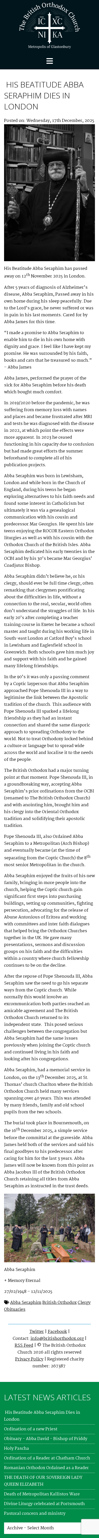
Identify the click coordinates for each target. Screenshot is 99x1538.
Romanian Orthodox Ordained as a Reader (46, 1468)
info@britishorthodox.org (57, 1338)
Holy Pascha (16, 1448)
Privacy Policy (29, 1359)
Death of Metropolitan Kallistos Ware (42, 1494)
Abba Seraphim (25, 1302)
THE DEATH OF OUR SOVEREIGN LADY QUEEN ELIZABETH (43, 1481)
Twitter (36, 1331)
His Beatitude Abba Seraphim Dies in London (44, 95)
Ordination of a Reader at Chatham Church (47, 1458)
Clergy (84, 1302)
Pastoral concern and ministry (34, 1513)
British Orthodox (59, 1302)
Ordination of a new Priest (30, 1429)
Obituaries (14, 1309)
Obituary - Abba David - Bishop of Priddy (45, 1438)
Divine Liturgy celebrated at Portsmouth (44, 1504)
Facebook (57, 1331)
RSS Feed (24, 1345)
